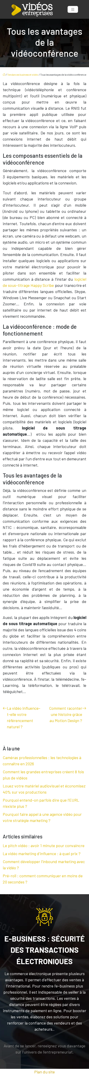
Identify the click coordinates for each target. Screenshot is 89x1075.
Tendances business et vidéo (22, 74)
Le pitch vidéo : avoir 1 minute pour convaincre (43, 845)
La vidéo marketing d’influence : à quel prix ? (42, 853)
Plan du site (44, 1071)
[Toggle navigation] (73, 9)
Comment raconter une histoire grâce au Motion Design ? (65, 714)
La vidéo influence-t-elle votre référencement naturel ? (23, 717)
